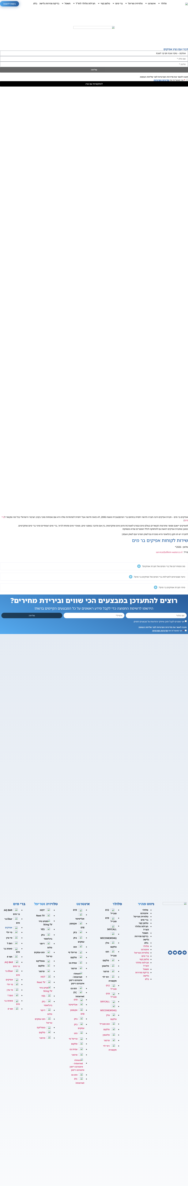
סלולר (145, 909)
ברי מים (144, 919)
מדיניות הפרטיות (161, 80)
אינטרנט (144, 913)
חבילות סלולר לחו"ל (142, 928)
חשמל (145, 932)
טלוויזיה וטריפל (140, 916)
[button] (162, 3)
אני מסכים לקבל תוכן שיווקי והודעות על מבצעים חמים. (158, 621)
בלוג (146, 942)
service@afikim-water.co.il (169, 552)
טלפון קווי (143, 923)
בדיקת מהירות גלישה (142, 938)
